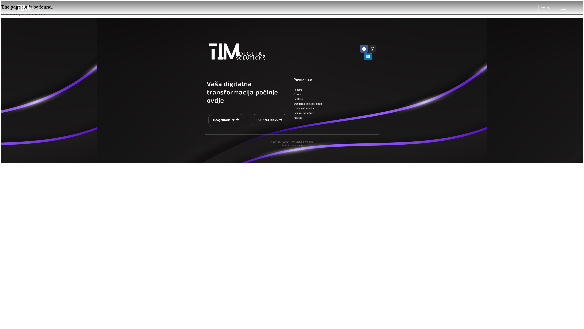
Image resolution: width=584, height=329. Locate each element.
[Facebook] (364, 49)
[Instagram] (372, 49)
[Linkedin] (368, 56)
